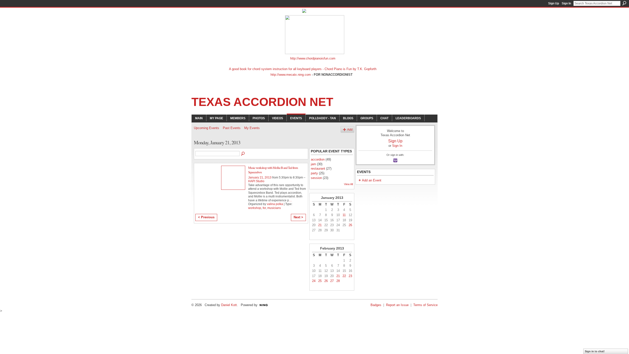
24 (313, 281)
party (314, 173)
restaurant (318, 168)
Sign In (566, 3)
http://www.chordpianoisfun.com (312, 58)
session (316, 178)
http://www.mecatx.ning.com (291, 74)
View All (348, 184)
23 (350, 276)
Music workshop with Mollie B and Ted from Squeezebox (273, 169)
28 (338, 281)
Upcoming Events (206, 128)
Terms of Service (425, 305)
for (264, 208)
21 (320, 225)
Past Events (232, 128)
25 (320, 281)
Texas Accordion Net (262, 101)
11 (344, 215)
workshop (254, 208)
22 (344, 276)
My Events (252, 128)
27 (332, 281)
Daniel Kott (229, 305)
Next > (298, 217)
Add (350, 129)
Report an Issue (397, 305)
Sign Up (553, 3)
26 (350, 225)
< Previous (206, 217)
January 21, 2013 (260, 177)
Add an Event (371, 180)
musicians (274, 208)
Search (624, 3)
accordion (318, 159)
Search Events (243, 154)
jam (313, 164)
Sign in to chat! (595, 351)
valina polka (275, 204)
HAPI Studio (256, 181)
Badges (376, 305)
